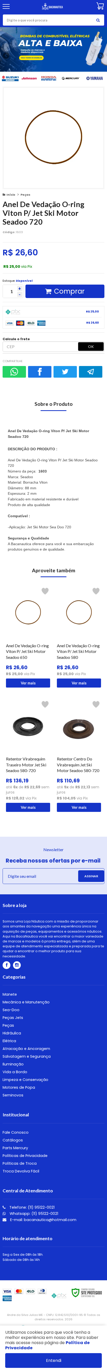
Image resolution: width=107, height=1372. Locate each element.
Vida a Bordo (15, 1071)
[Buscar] (98, 20)
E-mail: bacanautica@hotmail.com (42, 1219)
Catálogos (13, 1140)
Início (10, 195)
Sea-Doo (11, 1009)
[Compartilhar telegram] (90, 372)
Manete (10, 994)
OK (91, 346)
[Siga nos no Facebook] (6, 965)
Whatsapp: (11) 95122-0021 (33, 1213)
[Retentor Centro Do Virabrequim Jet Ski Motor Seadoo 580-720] (79, 755)
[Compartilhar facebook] (39, 372)
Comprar (69, 291)
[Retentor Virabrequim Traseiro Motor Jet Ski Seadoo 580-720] (28, 755)
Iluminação (13, 1064)
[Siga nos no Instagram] (17, 965)
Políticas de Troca (20, 1163)
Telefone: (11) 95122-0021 (31, 1207)
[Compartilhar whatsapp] (14, 372)
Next (100, 55)
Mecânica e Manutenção (26, 1002)
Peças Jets (13, 1017)
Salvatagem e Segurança (27, 1056)
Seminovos (13, 1095)
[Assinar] (91, 876)
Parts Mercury (15, 1147)
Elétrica (9, 1040)
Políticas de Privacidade (25, 1155)
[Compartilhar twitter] (65, 372)
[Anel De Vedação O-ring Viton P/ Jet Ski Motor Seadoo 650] (28, 636)
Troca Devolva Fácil (21, 1171)
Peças (25, 195)
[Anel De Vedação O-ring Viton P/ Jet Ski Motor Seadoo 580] (79, 636)
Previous (6, 55)
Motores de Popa (19, 1087)
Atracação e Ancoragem (26, 1048)
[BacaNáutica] (53, 7)
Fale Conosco (16, 1132)
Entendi (53, 1360)
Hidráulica (12, 1033)
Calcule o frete (16, 339)
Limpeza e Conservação (25, 1079)
